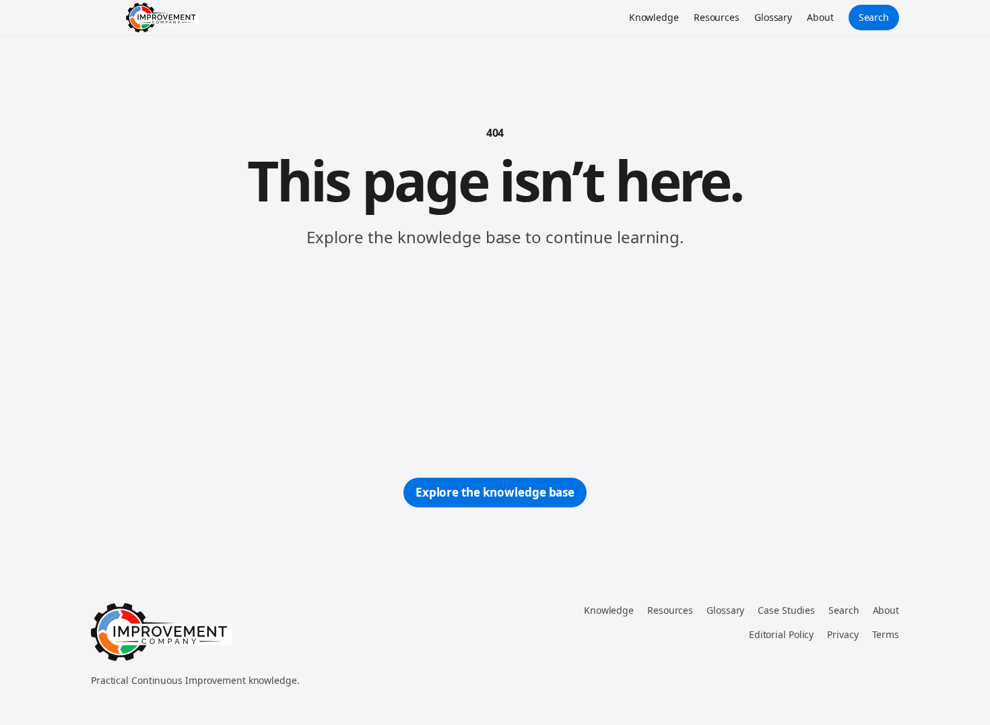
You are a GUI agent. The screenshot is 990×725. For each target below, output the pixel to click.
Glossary (773, 17)
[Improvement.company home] (162, 17)
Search (874, 17)
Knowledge (654, 17)
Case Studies (786, 610)
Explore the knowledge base (495, 492)
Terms (886, 634)
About (820, 17)
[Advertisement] (495, 363)
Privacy (842, 634)
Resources (716, 17)
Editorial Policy (781, 634)
